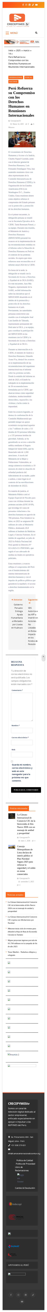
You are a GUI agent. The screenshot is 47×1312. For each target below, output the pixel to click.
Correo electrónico (20, 737)
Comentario (17, 690)
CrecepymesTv (16, 121)
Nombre (16, 725)
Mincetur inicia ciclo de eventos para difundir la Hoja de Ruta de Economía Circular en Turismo (22, 932)
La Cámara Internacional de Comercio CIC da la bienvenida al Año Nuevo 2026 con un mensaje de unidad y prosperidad (26, 823)
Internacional (15, 77)
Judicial (28, 77)
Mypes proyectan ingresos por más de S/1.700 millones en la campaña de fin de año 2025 (22, 943)
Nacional (13, 82)
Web (13, 750)
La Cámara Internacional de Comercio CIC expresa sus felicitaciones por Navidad (22, 920)
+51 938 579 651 (18, 1145)
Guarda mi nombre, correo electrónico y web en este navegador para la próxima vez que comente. (22, 772)
